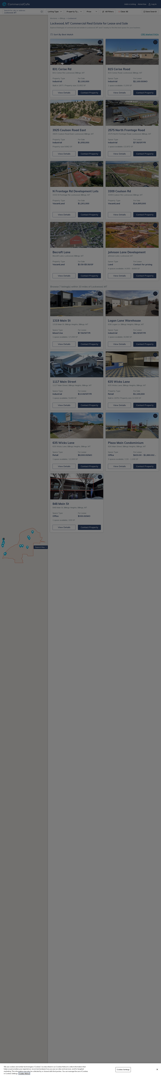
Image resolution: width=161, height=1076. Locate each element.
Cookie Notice (24, 1073)
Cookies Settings (123, 1069)
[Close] (157, 1069)
